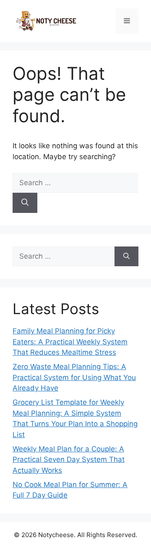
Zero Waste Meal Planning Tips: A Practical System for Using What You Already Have (74, 377)
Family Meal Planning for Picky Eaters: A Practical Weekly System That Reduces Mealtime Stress (70, 342)
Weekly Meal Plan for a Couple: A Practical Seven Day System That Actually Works (69, 460)
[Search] (25, 203)
